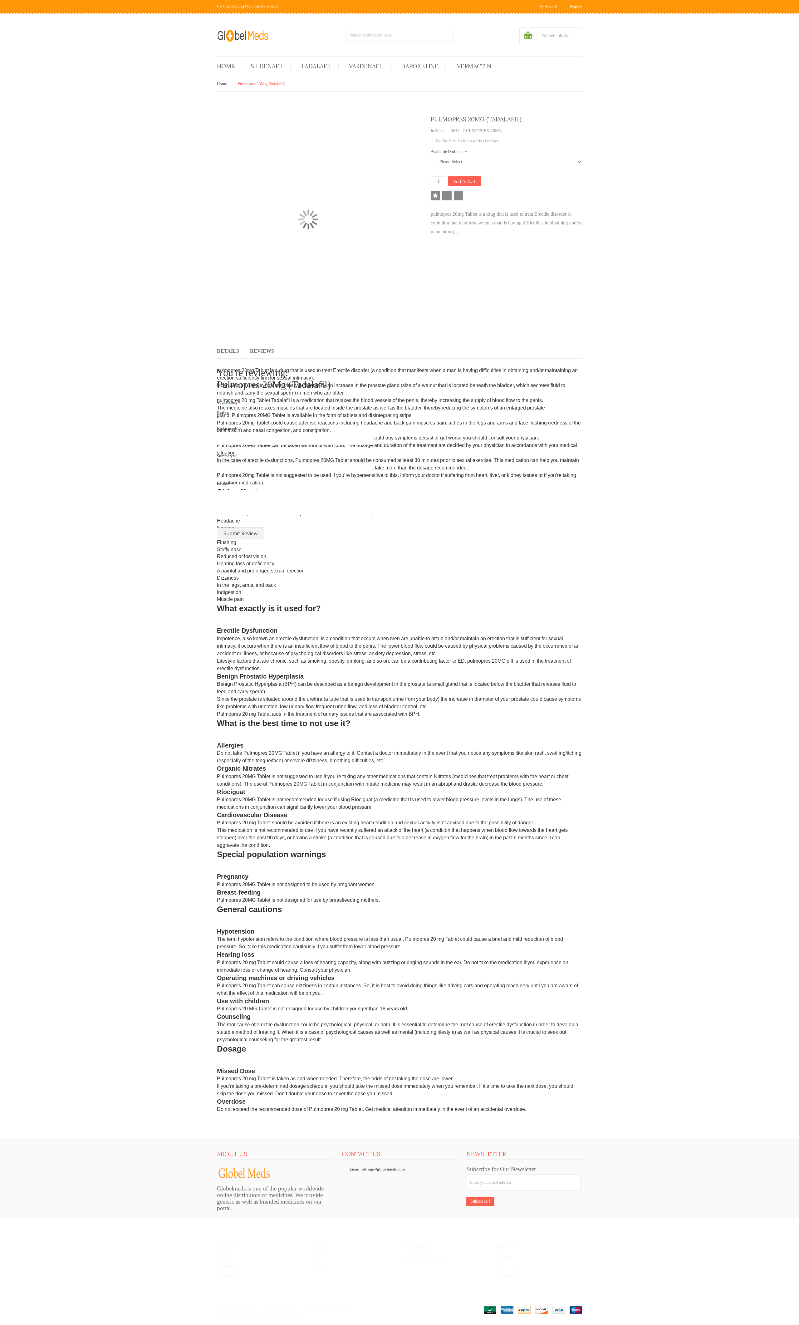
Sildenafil (506, 1247)
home (222, 1306)
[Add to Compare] (447, 195)
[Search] (446, 35)
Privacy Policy (416, 1247)
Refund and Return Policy (426, 1257)
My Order (225, 1275)
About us (318, 1247)
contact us (325, 1306)
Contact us (320, 1266)
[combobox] (399, 35)
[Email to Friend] (458, 195)
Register (576, 6)
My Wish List (228, 1266)
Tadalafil (505, 1257)
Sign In (223, 1257)
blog (344, 1306)
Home (222, 83)
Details (228, 351)
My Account (227, 1247)
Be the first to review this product (467, 141)
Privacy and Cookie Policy (287, 1306)
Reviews (262, 351)
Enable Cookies (245, 1306)
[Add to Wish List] (435, 195)
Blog (315, 1257)
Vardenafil (506, 1266)
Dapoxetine (507, 1275)
